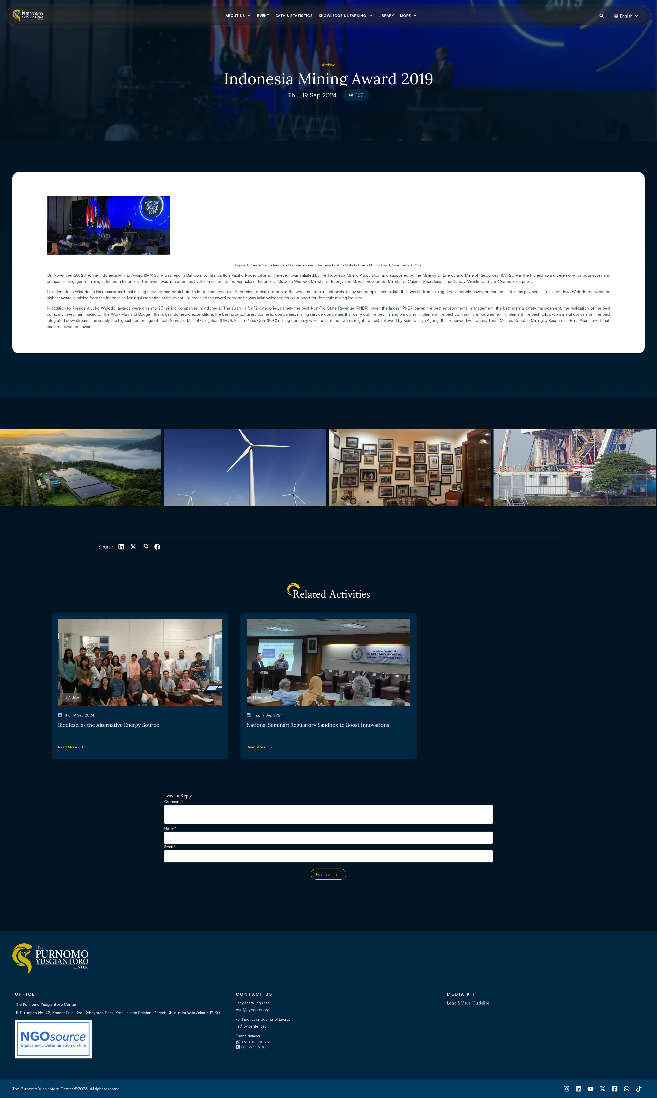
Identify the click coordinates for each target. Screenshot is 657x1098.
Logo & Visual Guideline (468, 1003)
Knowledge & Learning (342, 15)
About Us (235, 15)
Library (386, 15)
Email (169, 847)
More (405, 15)
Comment (173, 802)
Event (263, 15)
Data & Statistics (294, 15)
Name (170, 828)
